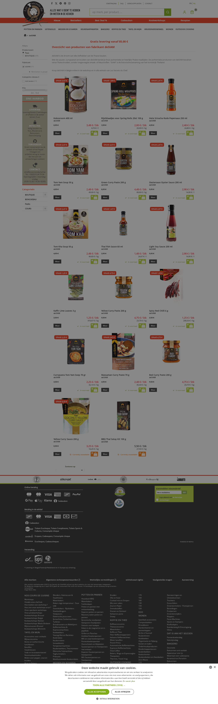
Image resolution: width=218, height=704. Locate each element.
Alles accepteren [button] (96, 692)
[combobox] (210, 667)
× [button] (215, 667)
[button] (109, 685)
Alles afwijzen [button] (122, 692)
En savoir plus (129, 681)
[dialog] (109, 684)
